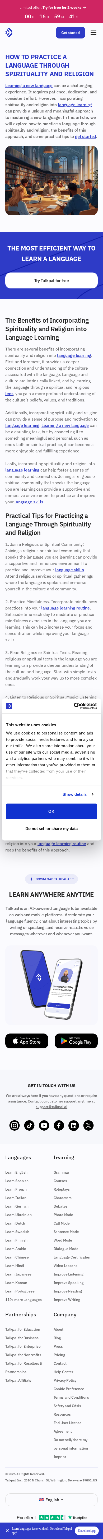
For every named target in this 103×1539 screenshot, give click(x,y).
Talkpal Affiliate (18, 1380)
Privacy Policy (65, 1380)
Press (58, 1346)
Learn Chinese (17, 1257)
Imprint (60, 1456)
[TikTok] (29, 1125)
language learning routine (65, 608)
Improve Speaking (69, 1282)
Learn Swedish (17, 1231)
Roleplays (62, 1189)
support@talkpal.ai (51, 1106)
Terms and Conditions (71, 1397)
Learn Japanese (18, 1274)
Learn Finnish (16, 1240)
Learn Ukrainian (18, 1214)
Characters (63, 1197)
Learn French (16, 1189)
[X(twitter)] (88, 1125)
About (58, 1329)
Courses (60, 1180)
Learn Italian (15, 1197)
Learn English (16, 1172)
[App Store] (26, 1041)
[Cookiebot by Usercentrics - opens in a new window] (74, 706)
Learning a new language (29, 85)
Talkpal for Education (22, 1329)
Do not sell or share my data (51, 828)
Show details (75, 794)
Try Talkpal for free (51, 280)
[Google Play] (76, 1041)
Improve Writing (67, 1299)
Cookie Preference (69, 1388)
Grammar (61, 1172)
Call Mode (62, 1223)
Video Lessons (65, 1265)
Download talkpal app (55, 879)
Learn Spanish (17, 1180)
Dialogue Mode (66, 1248)
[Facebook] (59, 1125)
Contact (60, 1363)
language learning (75, 104)
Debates (61, 1206)
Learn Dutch (15, 1223)
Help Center (63, 1371)
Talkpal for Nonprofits (23, 1354)
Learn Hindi (14, 1265)
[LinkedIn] (73, 1125)
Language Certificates (72, 1257)
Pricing (59, 1354)
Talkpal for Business (22, 1337)
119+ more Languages (23, 1299)
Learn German (17, 1206)
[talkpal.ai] (8, 33)
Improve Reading (68, 1291)
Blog (57, 1337)
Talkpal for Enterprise (22, 1346)
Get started (70, 32)
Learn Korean (16, 1282)
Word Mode (63, 1240)
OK (51, 811)
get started (85, 136)
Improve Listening (68, 1274)
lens (9, 393)
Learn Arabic (15, 1248)
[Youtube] (44, 1125)
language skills (29, 501)
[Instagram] (14, 1125)
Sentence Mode (66, 1231)
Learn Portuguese (19, 1291)
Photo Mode (63, 1214)
